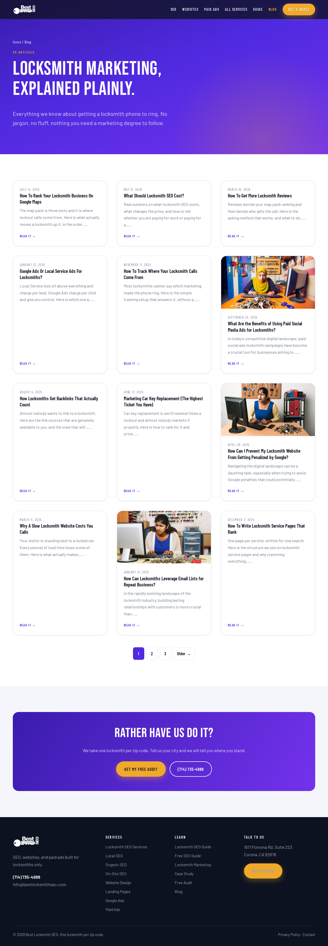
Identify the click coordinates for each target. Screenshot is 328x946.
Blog (273, 9)
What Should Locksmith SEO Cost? (154, 195)
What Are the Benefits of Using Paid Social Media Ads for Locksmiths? (265, 326)
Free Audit (183, 882)
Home (17, 42)
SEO (174, 9)
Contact (309, 934)
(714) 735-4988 (191, 769)
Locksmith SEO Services (126, 846)
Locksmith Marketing (193, 864)
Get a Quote (299, 9)
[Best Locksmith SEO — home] (24, 9)
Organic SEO (116, 864)
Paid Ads (211, 9)
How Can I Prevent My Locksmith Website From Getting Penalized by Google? (264, 454)
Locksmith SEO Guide (193, 846)
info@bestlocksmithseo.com (39, 884)
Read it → (28, 236)
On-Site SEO (116, 873)
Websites (190, 9)
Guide (258, 9)
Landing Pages (118, 891)
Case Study (184, 873)
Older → (184, 653)
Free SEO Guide (188, 855)
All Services (236, 9)
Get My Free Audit (141, 769)
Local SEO (114, 855)
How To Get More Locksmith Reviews (260, 195)
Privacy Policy (289, 934)
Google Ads (115, 900)
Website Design (118, 882)
